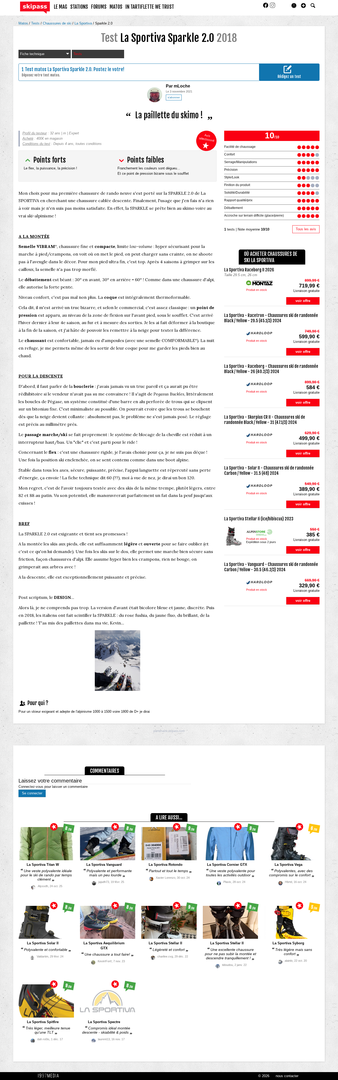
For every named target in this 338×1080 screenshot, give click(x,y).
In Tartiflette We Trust (149, 7)
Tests (36, 23)
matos (116, 7)
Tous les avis (306, 229)
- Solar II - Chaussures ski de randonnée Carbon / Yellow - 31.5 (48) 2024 (269, 470)
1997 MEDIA (50, 1075)
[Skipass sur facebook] (266, 7)
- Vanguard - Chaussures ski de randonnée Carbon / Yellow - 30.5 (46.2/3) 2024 (271, 567)
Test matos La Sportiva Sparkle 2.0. (58, 69)
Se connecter (32, 793)
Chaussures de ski (57, 23)
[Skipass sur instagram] (272, 7)
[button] (303, 5)
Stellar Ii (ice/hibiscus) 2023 (258, 518)
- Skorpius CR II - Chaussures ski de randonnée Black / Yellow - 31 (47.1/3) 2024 (264, 419)
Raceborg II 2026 (249, 269)
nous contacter (287, 1076)
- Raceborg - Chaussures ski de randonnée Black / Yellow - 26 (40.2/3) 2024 (271, 369)
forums (98, 7)
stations (79, 7)
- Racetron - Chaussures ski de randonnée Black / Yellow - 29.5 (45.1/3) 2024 (271, 318)
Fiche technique (32, 54)
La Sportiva (83, 23)
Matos (23, 23)
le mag (60, 7)
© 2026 (263, 1076)
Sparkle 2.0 (103, 23)
